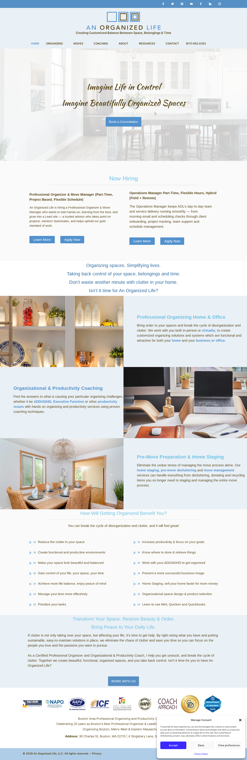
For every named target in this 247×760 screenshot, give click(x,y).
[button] (240, 720)
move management (219, 470)
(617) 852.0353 (196, 43)
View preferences (229, 745)
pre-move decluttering (178, 470)
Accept (173, 745)
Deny (201, 745)
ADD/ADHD (42, 401)
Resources (147, 43)
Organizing (54, 43)
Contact (172, 43)
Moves (78, 43)
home (176, 340)
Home (35, 43)
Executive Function (68, 401)
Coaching (101, 43)
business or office (210, 340)
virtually (208, 330)
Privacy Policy (201, 753)
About (123, 43)
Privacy (96, 753)
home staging (148, 470)
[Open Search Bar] (214, 43)
